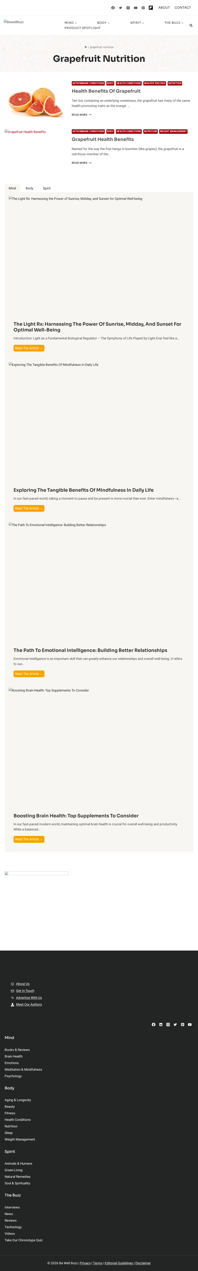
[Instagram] (128, 7)
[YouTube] (135, 7)
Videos (10, 1233)
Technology (13, 1227)
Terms (97, 1263)
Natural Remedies (18, 1176)
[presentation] (35, 101)
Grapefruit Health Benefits (103, 139)
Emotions (12, 1063)
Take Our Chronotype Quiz (24, 1240)
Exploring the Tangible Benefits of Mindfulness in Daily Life (84, 490)
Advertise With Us (29, 997)
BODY (110, 83)
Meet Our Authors (29, 1004)
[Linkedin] (160, 1024)
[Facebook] (113, 7)
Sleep (9, 1132)
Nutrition (174, 83)
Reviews (11, 1220)
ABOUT (164, 8)
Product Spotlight (83, 28)
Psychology (13, 1076)
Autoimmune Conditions (88, 83)
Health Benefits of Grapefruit (106, 91)
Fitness (10, 1113)
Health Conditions (129, 83)
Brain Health (13, 1056)
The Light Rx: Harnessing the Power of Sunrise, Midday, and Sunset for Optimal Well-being (97, 327)
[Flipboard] (151, 7)
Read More (82, 115)
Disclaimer (143, 1263)
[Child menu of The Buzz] (124, 25)
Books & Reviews (17, 1049)
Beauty (10, 1106)
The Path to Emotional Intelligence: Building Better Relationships (90, 650)
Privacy (85, 1263)
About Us (23, 983)
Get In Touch (25, 990)
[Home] (85, 47)
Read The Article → (29, 349)
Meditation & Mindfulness (23, 1069)
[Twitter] (120, 7)
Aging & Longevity (18, 1100)
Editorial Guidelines (119, 1263)
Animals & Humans (18, 1163)
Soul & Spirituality (17, 1183)
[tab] (12, 188)
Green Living (14, 1170)
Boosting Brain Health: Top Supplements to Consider (76, 816)
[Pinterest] (143, 7)
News (9, 1214)
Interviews (12, 1207)
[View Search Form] (191, 25)
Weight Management (173, 131)
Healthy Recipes (155, 83)
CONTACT (183, 8)
